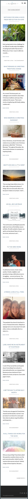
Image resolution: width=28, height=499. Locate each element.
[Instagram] (26, 493)
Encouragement (19, 60)
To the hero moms (14, 247)
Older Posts (20, 478)
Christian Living (8, 60)
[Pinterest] (24, 493)
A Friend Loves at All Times (14, 292)
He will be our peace (14, 204)
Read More (6, 56)
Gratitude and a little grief (14, 165)
